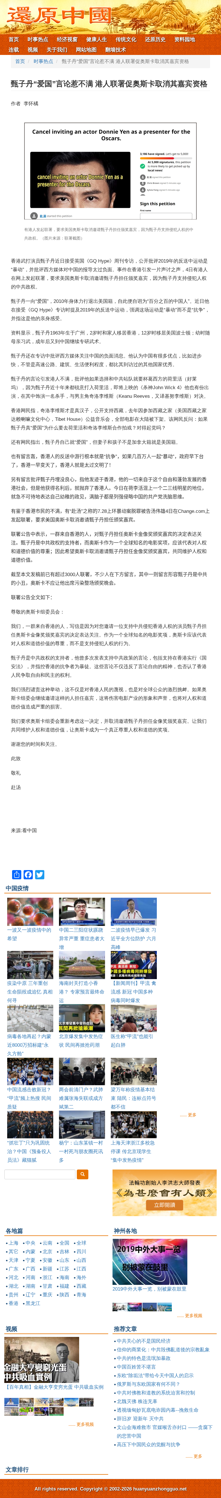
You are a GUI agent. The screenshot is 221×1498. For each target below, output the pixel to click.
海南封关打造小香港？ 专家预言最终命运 (81, 992)
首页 (14, 39)
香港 (13, 1303)
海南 (64, 1277)
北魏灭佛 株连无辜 (137, 1401)
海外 (81, 1277)
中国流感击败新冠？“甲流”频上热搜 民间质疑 (29, 1098)
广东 (13, 1269)
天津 (13, 1260)
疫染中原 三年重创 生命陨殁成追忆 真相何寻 (30, 992)
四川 (81, 1251)
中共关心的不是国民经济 (144, 1341)
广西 (30, 1269)
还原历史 (155, 39)
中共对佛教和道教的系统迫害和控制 (156, 1393)
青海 (81, 1295)
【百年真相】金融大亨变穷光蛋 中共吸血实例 (54, 1387)
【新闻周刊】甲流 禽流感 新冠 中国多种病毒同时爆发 (133, 992)
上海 (13, 1243)
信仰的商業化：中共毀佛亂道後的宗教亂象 (163, 1349)
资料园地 (184, 39)
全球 (81, 1243)
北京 (47, 1251)
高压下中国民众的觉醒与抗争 (148, 1444)
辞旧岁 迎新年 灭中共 (140, 1418)
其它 (13, 1251)
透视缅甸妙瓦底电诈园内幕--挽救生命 (158, 1410)
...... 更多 (188, 1114)
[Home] (56, 13)
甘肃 (47, 1286)
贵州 (13, 1295)
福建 (64, 1286)
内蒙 (30, 1251)
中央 (30, 1243)
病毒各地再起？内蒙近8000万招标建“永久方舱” (29, 1045)
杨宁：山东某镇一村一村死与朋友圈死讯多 (81, 1151)
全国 (64, 1243)
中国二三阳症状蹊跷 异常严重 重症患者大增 (81, 938)
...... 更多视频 (189, 1315)
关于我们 (57, 50)
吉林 (64, 1251)
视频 (33, 50)
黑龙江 (33, 1303)
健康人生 (96, 39)
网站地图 (86, 50)
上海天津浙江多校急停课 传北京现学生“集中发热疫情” (133, 1151)
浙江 (47, 1277)
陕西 (64, 1295)
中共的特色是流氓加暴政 (144, 1358)
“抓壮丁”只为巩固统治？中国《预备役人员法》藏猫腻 (29, 1151)
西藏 (81, 1286)
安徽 (47, 1260)
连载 (14, 50)
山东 (64, 1260)
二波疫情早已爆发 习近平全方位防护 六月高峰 (133, 938)
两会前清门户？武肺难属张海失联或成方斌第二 (81, 1098)
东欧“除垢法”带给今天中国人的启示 (155, 1375)
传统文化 (126, 39)
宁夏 (30, 1260)
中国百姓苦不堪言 (136, 1367)
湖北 (13, 1286)
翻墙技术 (115, 50)
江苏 (64, 1269)
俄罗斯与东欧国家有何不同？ (148, 1384)
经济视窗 (67, 39)
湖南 (30, 1286)
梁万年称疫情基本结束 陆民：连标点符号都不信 (133, 1098)
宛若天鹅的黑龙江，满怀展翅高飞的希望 (157, 1289)
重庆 (47, 1295)
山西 (81, 1260)
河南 (30, 1277)
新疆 (47, 1269)
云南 (47, 1243)
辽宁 (30, 1295)
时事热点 (38, 39)
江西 (81, 1269)
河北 (13, 1277)
